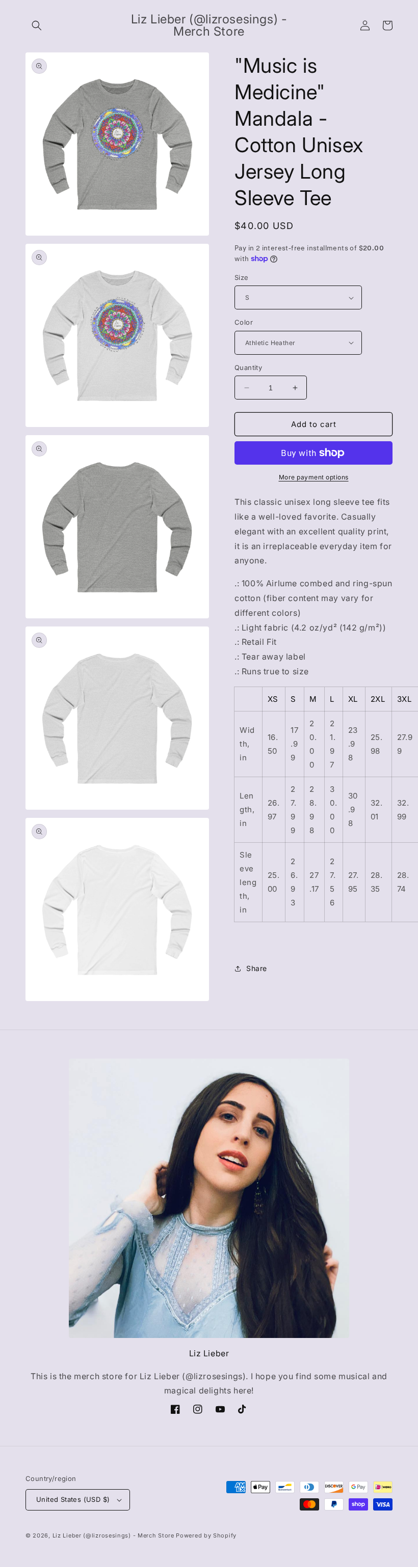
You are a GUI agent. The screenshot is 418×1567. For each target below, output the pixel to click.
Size (241, 277)
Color (243, 322)
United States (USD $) (73, 1499)
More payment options (314, 477)
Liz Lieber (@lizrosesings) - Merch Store (113, 1535)
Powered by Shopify (206, 1535)
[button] (36, 25)
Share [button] (256, 968)
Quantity (248, 367)
